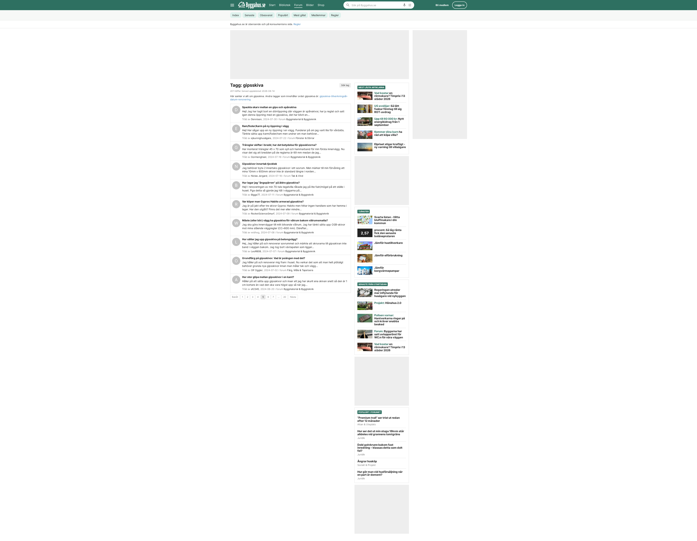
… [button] (279, 297)
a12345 (255, 289)
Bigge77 (255, 194)
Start (272, 5)
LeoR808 (256, 251)
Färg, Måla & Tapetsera (300, 270)
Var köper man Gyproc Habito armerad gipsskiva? (273, 201)
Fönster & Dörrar (305, 138)
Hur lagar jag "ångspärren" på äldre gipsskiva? (271, 182)
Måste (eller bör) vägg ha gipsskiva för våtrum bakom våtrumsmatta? (285, 220)
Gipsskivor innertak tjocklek (259, 163)
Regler (297, 24)
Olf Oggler (257, 270)
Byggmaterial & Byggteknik (301, 119)
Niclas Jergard (259, 175)
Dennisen (256, 119)
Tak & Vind (297, 175)
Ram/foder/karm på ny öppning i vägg (265, 126)
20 (284, 297)
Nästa (293, 297)
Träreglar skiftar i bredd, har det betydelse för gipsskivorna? (279, 144)
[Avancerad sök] (409, 5)
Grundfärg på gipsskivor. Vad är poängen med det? (273, 258)
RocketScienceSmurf (262, 213)
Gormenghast (258, 156)
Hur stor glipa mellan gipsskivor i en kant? (268, 276)
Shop (321, 5)
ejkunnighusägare (261, 138)
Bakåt (235, 297)
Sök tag (345, 85)
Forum (298, 5)
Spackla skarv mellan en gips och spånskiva (269, 107)
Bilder (310, 5)
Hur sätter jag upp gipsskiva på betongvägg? (269, 239)
